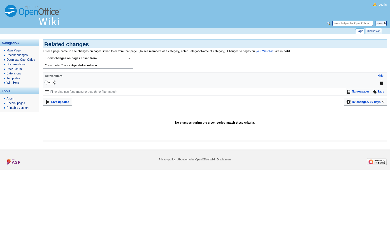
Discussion (374, 31)
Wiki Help (13, 82)
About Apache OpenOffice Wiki (196, 159)
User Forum (14, 69)
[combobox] (88, 58)
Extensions (14, 73)
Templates (13, 78)
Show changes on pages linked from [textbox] (71, 58)
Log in (383, 4)
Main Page (14, 50)
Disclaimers (224, 159)
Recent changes (17, 55)
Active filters (53, 76)
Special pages (16, 103)
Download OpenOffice (21, 59)
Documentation (16, 64)
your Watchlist (265, 51)
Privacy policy (167, 159)
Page (360, 31)
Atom (10, 98)
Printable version (17, 107)
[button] (380, 75)
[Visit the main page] (34, 17)
